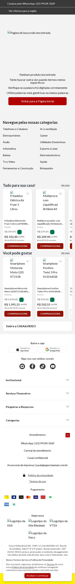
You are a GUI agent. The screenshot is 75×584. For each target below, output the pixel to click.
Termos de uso (37, 481)
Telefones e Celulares (15, 128)
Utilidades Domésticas (53, 142)
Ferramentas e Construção (18, 168)
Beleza (6, 155)
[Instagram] (22, 366)
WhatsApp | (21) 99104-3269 (37, 443)
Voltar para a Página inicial (37, 101)
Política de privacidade (40, 475)
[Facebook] (32, 366)
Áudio (6, 142)
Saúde (43, 161)
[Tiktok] (42, 366)
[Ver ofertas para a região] (70, 10)
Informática (9, 148)
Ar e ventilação (48, 128)
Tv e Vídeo (9, 161)
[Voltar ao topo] (68, 435)
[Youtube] (52, 366)
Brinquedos (46, 168)
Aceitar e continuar (37, 575)
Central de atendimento (37, 450)
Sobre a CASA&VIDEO (21, 326)
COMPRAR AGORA (17, 246)
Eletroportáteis (11, 135)
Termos (50, 564)
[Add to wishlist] (28, 194)
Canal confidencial (37, 457)
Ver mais (65, 185)
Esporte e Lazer (49, 148)
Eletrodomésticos (50, 155)
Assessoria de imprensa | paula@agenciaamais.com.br (37, 465)
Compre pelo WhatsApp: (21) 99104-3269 (31, 3)
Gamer (44, 135)
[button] (20, 11)
